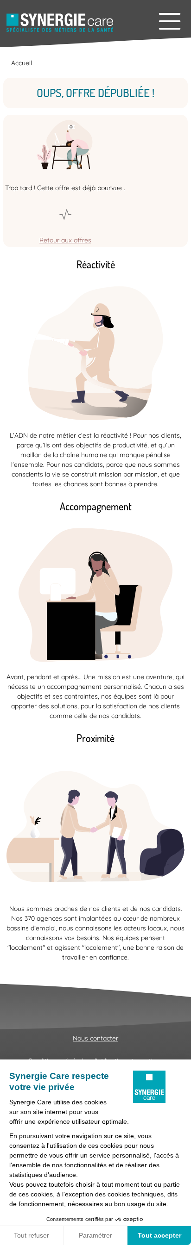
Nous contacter (95, 1038)
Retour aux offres (65, 240)
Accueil (21, 63)
